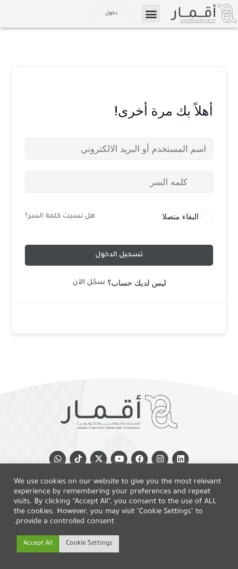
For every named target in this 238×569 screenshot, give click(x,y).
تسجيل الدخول (119, 255)
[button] (151, 13)
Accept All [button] (38, 543)
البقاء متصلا (180, 216)
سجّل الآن (89, 283)
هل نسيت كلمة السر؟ (60, 216)
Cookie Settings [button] (89, 543)
